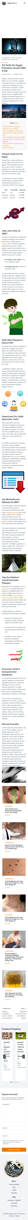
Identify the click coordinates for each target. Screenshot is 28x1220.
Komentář (6, 1104)
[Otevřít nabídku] (24, 3)
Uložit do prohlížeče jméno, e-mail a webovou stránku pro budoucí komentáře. (13, 1142)
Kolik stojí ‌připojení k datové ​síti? (13, 131)
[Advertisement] (14, 21)
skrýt (16, 123)
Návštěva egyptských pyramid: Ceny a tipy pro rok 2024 (7, 1051)
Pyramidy (14, 1206)
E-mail (5, 1136)
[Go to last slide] (4, 1056)
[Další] (23, 1056)
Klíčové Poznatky (8, 147)
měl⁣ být (15, 456)
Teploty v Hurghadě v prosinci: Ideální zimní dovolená (7, 1013)
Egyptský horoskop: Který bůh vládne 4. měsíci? (20, 1013)
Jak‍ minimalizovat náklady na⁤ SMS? (14, 137)
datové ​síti (7, 343)
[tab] (10, 1082)
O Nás (14, 1190)
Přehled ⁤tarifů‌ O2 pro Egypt (11, 126)
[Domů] (2, 57)
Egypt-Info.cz (7, 74)
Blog (14, 1187)
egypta (4, 244)
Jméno (5, 1128)
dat (8, 81)
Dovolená (5, 62)
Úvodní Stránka (14, 1184)
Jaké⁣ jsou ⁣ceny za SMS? (10, 128)
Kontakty (14, 1193)
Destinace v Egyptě (14, 1200)
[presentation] (7, 1035)
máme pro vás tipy (12, 512)
